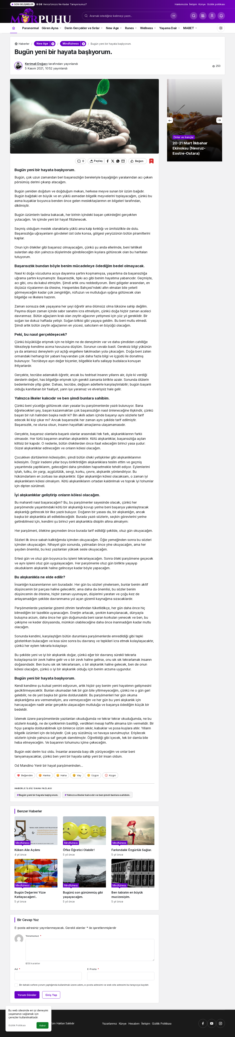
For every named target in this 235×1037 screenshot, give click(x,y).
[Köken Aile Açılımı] (36, 836)
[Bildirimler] (221, 15)
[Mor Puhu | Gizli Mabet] (40, 15)
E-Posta (93, 969)
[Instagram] (220, 1023)
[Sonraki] (219, 120)
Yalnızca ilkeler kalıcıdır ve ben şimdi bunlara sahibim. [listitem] (97, 794)
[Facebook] (202, 1023)
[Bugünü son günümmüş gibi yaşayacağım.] (84, 881)
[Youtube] (211, 1023)
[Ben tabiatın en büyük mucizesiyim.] (132, 881)
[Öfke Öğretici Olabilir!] (84, 836)
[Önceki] (170, 120)
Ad (17, 969)
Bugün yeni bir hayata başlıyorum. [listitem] (37, 794)
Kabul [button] (42, 1025)
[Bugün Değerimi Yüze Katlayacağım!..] (36, 881)
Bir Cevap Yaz (28, 920)
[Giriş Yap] (212, 15)
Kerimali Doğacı (36, 64)
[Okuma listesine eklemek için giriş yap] (151, 161)
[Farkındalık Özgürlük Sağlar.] (132, 836)
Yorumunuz (33, 935)
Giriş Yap (51, 995)
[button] (203, 15)
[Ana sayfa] (13, 28)
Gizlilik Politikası (17, 1025)
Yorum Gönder (27, 995)
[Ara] (193, 15)
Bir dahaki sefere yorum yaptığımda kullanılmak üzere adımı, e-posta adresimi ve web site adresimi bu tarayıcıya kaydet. (84, 984)
